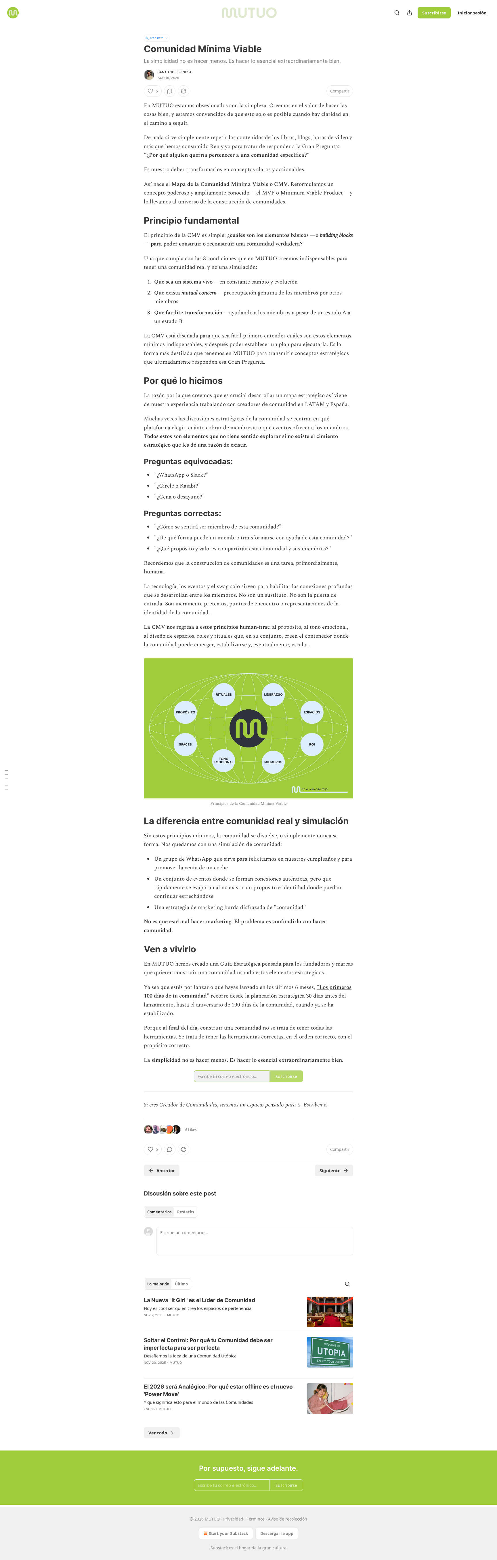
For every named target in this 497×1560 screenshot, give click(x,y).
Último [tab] (181, 1284)
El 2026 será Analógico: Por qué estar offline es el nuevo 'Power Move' (218, 1390)
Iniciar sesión (472, 13)
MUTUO (173, 1315)
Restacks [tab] (185, 1212)
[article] (248, 1312)
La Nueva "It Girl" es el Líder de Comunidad (199, 1300)
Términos (256, 1519)
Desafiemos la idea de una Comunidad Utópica (190, 1356)
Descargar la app (276, 1533)
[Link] (135, 220)
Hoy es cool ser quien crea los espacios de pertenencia (197, 1308)
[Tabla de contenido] (6, 780)
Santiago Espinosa (175, 72)
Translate (156, 38)
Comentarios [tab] (159, 1212)
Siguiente (330, 1170)
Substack (219, 1547)
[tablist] (170, 1212)
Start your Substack (228, 1533)
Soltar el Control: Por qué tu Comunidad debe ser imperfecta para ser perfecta (208, 1344)
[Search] (397, 12)
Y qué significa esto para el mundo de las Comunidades (198, 1402)
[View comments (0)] (169, 91)
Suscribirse (434, 13)
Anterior (165, 1170)
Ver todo (157, 1433)
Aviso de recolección (287, 1519)
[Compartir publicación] (409, 12)
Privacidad (233, 1519)
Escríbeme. (315, 1105)
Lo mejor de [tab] (158, 1284)
